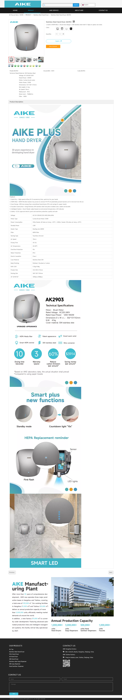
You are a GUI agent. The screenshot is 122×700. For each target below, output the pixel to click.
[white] (66, 28)
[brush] (57, 28)
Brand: (45, 71)
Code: (79, 71)
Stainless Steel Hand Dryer (16, 652)
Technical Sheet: (14, 73)
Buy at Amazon (53, 46)
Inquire (57, 41)
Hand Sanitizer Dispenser (16, 666)
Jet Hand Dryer (13, 656)
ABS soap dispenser (14, 664)
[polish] (62, 28)
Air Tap (11, 649)
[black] (71, 28)
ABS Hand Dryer (13, 659)
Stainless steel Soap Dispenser (18, 661)
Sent (14, 693)
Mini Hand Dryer (14, 654)
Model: (12, 71)
